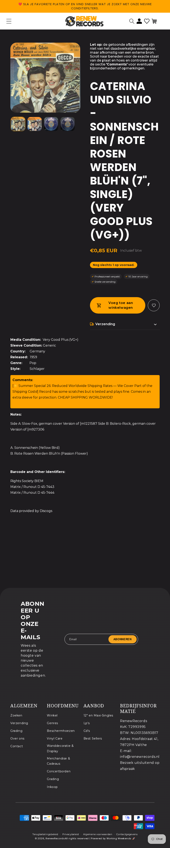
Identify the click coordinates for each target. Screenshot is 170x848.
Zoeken (16, 715)
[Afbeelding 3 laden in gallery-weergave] (51, 124)
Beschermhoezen (61, 731)
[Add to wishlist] (154, 305)
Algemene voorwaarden (97, 834)
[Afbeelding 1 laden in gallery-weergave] (18, 124)
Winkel (52, 715)
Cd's (87, 731)
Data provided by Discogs (31, 511)
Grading (16, 731)
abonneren (122, 639)
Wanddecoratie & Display (60, 748)
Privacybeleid (70, 834)
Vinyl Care (54, 738)
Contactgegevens (127, 834)
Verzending (19, 723)
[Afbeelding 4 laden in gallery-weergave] (67, 124)
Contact (16, 746)
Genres (52, 723)
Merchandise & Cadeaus (58, 761)
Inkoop (52, 787)
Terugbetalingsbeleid (45, 834)
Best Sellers (93, 738)
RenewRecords (55, 838)
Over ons (17, 738)
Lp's (87, 723)
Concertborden (58, 771)
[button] (132, 21)
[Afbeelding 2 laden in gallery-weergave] (34, 124)
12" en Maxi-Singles (98, 715)
